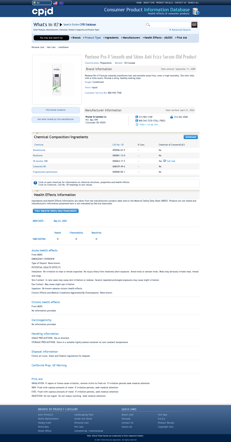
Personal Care (81, 422)
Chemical (38, 144)
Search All (127, 426)
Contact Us (127, 422)
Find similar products (55, 110)
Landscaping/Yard (83, 414)
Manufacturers (131, 37)
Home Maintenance (48, 418)
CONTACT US (180, 3)
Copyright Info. (166, 426)
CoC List (170, 161)
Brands (76, 37)
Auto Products (45, 414)
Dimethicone (39, 150)
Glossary (126, 418)
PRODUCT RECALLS (164, 3)
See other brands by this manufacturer (56, 119)
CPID (42, 11)
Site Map (162, 414)
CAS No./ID (118, 144)
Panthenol (38, 155)
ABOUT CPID (148, 3)
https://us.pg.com (149, 124)
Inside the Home (83, 418)
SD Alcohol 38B (40, 161)
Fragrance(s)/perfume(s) (45, 172)
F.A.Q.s (161, 418)
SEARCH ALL (193, 3)
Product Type (93, 37)
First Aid (182, 37)
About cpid (127, 414)
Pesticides (43, 426)
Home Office (44, 430)
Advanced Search (181, 29)
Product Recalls (166, 422)
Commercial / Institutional (88, 430)
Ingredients (112, 37)
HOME (139, 3)
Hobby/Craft (44, 422)
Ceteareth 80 (39, 166)
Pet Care (78, 426)
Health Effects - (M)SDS (158, 37)
